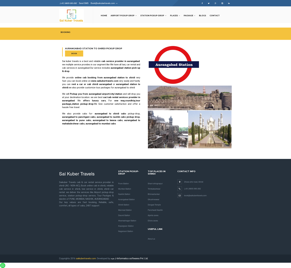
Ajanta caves (153, 215)
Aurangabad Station (126, 199)
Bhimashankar (154, 194)
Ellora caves (153, 220)
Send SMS (84, 3)
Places (174, 15)
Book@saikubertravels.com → (104, 3)
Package (188, 15)
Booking (65, 32)
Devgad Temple (154, 204)
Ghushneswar (153, 199)
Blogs (202, 15)
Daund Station (124, 215)
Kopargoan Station (126, 226)
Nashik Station (124, 194)
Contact (215, 15)
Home (104, 15)
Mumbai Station (124, 188)
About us (151, 238)
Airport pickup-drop (122, 15)
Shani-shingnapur (155, 183)
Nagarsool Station (125, 231)
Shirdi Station (123, 204)
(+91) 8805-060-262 (68, 3)
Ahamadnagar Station (127, 220)
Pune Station (123, 183)
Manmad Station (125, 210)
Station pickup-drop (152, 15)
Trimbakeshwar (154, 188)
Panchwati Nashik (155, 210)
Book (74, 53)
